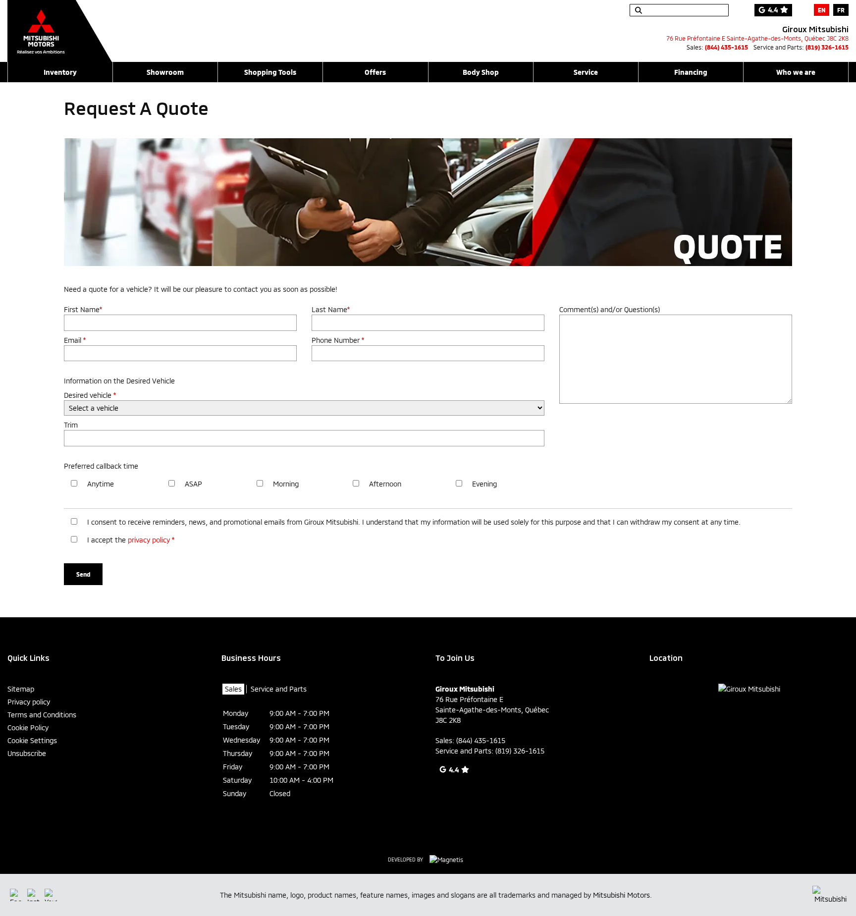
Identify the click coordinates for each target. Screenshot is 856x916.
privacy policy (149, 540)
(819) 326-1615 (827, 47)
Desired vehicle (90, 395)
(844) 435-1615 (726, 47)
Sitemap (20, 689)
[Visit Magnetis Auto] (448, 859)
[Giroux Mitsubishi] (59, 25)
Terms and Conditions (41, 714)
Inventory (60, 72)
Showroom (165, 72)
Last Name (331, 309)
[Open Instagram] (33, 895)
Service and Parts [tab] (279, 689)
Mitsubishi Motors (621, 895)
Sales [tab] (233, 689)
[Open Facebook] (16, 895)
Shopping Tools (270, 72)
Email (75, 340)
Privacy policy (28, 702)
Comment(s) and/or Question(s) (609, 309)
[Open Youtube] (51, 895)
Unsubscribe (26, 753)
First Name (83, 309)
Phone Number (338, 340)
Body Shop (481, 72)
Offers (375, 72)
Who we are (795, 72)
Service (586, 72)
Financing (690, 72)
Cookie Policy (28, 727)
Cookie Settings (32, 740)
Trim (71, 425)
